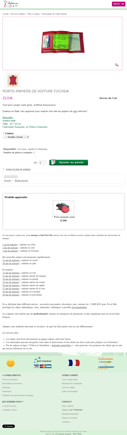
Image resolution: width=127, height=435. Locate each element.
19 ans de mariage (10, 291)
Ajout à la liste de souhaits (18, 169)
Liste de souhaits (68, 387)
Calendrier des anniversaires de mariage (17, 395)
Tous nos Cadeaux (18, 13)
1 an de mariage (9, 244)
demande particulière (61, 345)
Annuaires (66, 421)
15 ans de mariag (10, 282)
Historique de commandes (72, 383)
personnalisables (79, 307)
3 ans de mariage (10, 250)
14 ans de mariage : (11, 279)
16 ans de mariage (11, 285)
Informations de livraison (12, 383)
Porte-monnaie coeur (64, 217)
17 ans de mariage (10, 288)
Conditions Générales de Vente (75, 431)
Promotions (6, 391)
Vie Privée (58, 431)
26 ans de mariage (10, 263)
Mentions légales (46, 431)
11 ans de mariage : (11, 260)
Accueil (5, 13)
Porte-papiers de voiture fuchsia (54, 13)
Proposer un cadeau (69, 417)
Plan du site (50, 434)
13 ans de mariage (10, 275)
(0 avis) (7, 180)
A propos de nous (9, 405)
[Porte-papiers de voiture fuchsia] (62, 20)
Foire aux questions (10, 379)
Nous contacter (68, 405)
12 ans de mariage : (11, 272)
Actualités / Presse (9, 409)
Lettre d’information (70, 391)
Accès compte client (69, 379)
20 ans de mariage (10, 294)
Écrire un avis (21, 180)
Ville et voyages (33, 13)
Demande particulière (70, 413)
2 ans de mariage (10, 247)
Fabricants (6, 387)
